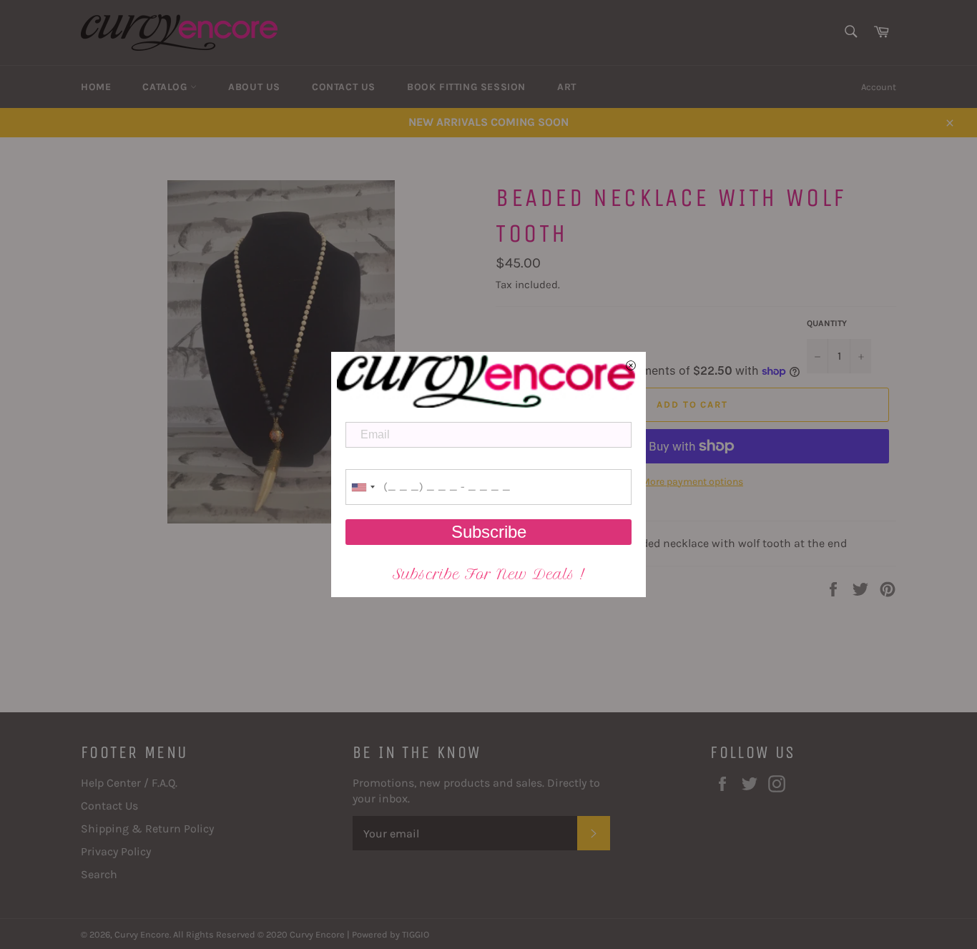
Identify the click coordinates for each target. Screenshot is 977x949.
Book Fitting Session (466, 87)
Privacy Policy (116, 851)
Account (878, 87)
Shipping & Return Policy (147, 828)
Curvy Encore (142, 934)
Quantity (827, 323)
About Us (254, 87)
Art (566, 87)
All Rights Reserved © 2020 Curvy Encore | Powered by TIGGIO (301, 934)
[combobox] (362, 487)
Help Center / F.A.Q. (129, 783)
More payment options (692, 482)
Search (99, 874)
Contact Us (343, 87)
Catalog (166, 87)
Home (96, 87)
